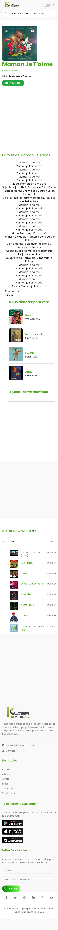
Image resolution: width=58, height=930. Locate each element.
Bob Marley (27, 563)
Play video (15, 82)
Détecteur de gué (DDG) (31, 554)
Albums (6, 774)
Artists (5, 779)
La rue (24, 615)
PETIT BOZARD (10, 70)
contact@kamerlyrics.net (20, 745)
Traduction (8, 788)
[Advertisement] (29, 119)
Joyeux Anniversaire (32, 583)
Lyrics (5, 783)
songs (32, 530)
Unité (24, 573)
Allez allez (26, 594)
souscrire (13, 888)
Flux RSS (10, 793)
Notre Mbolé (28, 605)
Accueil (6, 769)
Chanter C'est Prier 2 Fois (32, 628)
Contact (10, 750)
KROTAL (51, 626)
